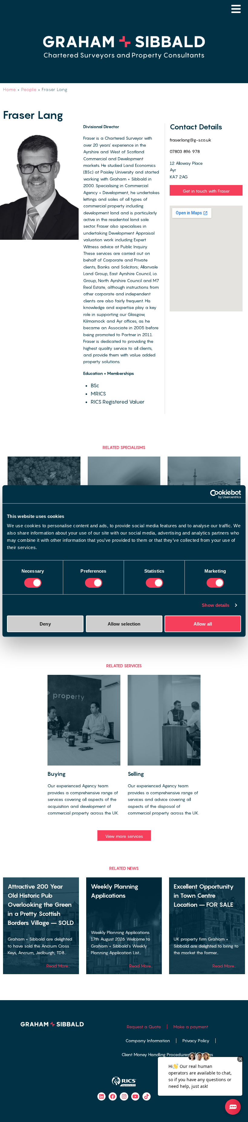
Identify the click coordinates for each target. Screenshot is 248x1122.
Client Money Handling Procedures (155, 1054)
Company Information (148, 1040)
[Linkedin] (101, 1096)
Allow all (203, 623)
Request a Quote (144, 1026)
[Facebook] (113, 1096)
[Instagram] (124, 1096)
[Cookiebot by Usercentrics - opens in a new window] (214, 494)
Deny (45, 623)
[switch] (93, 582)
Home (9, 89)
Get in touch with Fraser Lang (206, 192)
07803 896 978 (185, 151)
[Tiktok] (146, 1096)
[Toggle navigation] (236, 8)
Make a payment (190, 1026)
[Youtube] (135, 1096)
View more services (124, 836)
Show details (215, 604)
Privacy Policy (195, 1040)
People (29, 89)
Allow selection (124, 623)
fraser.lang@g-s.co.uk (190, 139)
